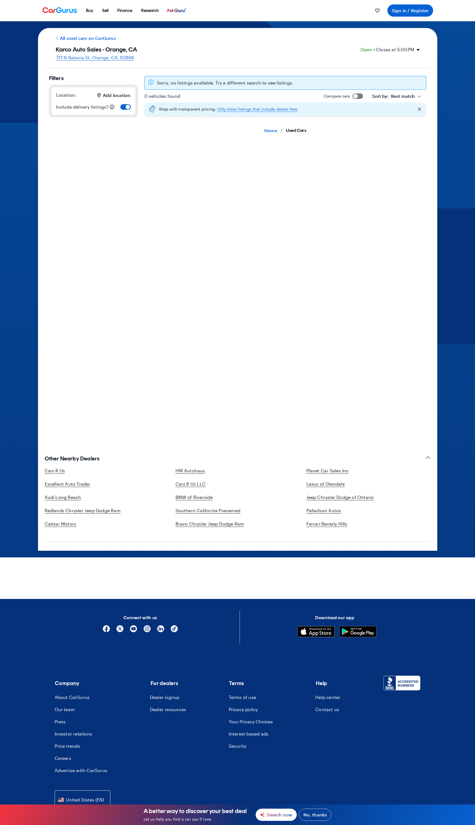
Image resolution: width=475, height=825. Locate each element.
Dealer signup (165, 697)
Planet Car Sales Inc (327, 470)
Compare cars (337, 96)
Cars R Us (55, 470)
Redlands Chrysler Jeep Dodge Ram (83, 510)
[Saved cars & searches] (377, 10)
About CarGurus (72, 697)
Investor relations (73, 733)
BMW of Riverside (194, 497)
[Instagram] (147, 630)
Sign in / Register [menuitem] (410, 10)
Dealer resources (168, 709)
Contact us (327, 709)
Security (238, 746)
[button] (285, 109)
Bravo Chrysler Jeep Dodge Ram (210, 523)
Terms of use (242, 697)
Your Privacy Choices (251, 721)
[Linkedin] (160, 630)
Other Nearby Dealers (72, 458)
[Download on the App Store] (316, 632)
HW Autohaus (190, 470)
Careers (63, 758)
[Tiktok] (174, 630)
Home (270, 130)
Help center (327, 697)
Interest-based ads (249, 733)
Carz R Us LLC (191, 483)
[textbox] (393, 96)
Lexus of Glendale (325, 483)
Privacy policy (243, 709)
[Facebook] (106, 630)
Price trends (67, 746)
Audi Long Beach (63, 497)
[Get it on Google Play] (358, 632)
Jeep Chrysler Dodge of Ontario (340, 497)
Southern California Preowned (208, 510)
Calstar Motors (61, 523)
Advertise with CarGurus (81, 770)
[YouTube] (133, 630)
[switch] (125, 107)
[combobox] (397, 96)
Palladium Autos (323, 510)
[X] (119, 630)
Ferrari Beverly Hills (326, 523)
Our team (65, 709)
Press (60, 721)
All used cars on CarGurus (88, 38)
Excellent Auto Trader (67, 483)
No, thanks (315, 814)
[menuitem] (90, 10)
